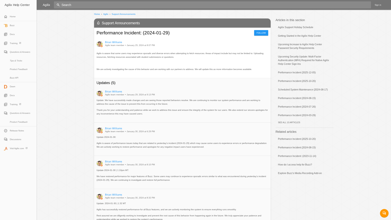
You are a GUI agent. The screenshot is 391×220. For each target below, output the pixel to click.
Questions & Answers (20, 52)
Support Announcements (123, 14)
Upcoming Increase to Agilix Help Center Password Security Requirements (300, 46)
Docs (12, 34)
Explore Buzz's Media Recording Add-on (300, 173)
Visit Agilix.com (17, 148)
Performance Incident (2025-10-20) (297, 81)
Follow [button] (261, 33)
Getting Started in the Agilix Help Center (299, 36)
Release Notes (17, 130)
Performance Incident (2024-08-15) (297, 98)
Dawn (12, 86)
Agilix (105, 14)
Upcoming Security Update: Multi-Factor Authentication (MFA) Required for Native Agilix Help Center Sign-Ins (303, 60)
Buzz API (14, 78)
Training (14, 43)
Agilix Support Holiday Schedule (295, 27)
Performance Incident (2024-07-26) (297, 106)
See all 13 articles (289, 122)
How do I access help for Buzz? (295, 164)
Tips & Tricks (16, 60)
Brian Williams (113, 42)
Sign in (378, 5)
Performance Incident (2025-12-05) (297, 72)
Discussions (15, 139)
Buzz (12, 25)
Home (10, 17)
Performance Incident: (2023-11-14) (297, 156)
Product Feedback (18, 69)
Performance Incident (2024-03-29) (297, 115)
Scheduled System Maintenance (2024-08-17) (303, 89)
